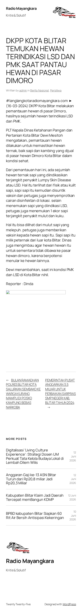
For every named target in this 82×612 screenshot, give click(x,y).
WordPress (69, 604)
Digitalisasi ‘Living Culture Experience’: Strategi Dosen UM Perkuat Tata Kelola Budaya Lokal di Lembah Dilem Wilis (35, 456)
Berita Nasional (39, 90)
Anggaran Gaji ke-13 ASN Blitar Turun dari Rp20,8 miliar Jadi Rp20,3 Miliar (31, 479)
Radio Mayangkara (21, 8)
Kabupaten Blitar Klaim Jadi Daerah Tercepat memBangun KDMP (34, 497)
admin (23, 90)
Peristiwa (56, 90)
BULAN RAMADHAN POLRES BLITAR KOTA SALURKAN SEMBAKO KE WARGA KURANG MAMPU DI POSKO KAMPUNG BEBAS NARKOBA (23, 393)
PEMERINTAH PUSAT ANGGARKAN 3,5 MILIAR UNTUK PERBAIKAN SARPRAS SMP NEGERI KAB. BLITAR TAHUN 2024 (60, 391)
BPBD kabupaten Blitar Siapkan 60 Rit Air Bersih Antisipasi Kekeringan (35, 515)
